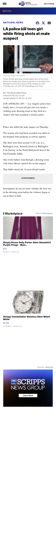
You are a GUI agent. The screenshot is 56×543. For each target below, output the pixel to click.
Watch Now (48, 4)
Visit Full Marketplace (44, 213)
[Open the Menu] (4, 4)
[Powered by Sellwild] (49, 367)
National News (13, 22)
